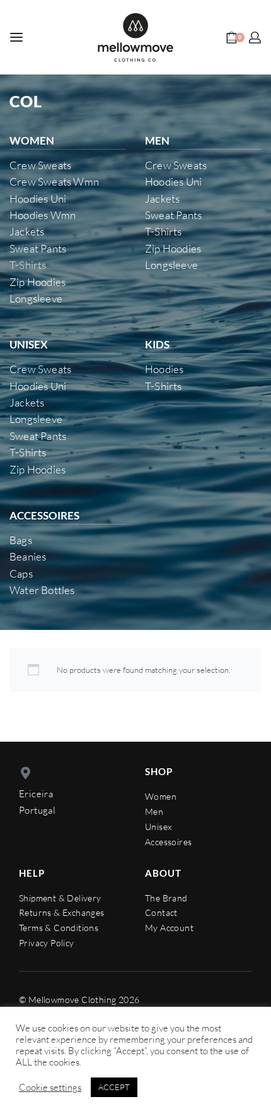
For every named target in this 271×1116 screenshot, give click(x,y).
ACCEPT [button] (114, 1087)
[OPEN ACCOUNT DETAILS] (255, 37)
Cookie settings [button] (50, 1087)
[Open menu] (16, 37)
